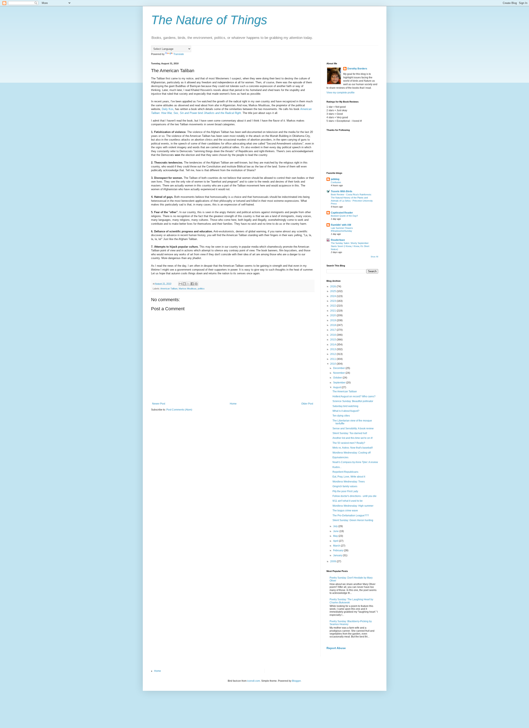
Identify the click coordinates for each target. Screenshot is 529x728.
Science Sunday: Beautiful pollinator (352, 401)
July (335, 526)
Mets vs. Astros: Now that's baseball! (352, 447)
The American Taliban (344, 391)
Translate (178, 54)
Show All (374, 257)
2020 (333, 315)
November (339, 372)
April (336, 540)
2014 (333, 344)
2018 (333, 325)
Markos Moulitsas (188, 288)
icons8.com (253, 680)
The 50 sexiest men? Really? (348, 443)
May (335, 536)
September (339, 382)
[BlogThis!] (184, 284)
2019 (333, 320)
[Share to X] (188, 284)
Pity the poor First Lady (345, 491)
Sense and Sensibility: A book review (353, 428)
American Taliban (169, 288)
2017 (333, 329)
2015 (333, 339)
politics (201, 288)
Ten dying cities (341, 415)
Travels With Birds (341, 191)
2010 (333, 363)
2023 (333, 301)
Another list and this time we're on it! (352, 438)
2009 (333, 561)
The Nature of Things (209, 20)
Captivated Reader (342, 212)
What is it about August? (345, 410)
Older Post (307, 403)
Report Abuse (336, 648)
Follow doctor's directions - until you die (354, 496)
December (339, 368)
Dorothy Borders (357, 68)
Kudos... (337, 467)
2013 (333, 349)
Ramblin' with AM (341, 224)
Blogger (296, 680)
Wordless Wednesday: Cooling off (351, 452)
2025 (333, 291)
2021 (333, 310)
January (338, 555)
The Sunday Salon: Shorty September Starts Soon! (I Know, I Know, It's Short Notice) (350, 246)
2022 (333, 305)
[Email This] (180, 284)
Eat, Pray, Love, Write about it (348, 476)
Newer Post (158, 403)
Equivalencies (340, 457)
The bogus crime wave (345, 510)
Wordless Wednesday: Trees (348, 481)
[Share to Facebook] (192, 284)
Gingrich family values (344, 486)
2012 (333, 354)
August (337, 387)
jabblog (335, 179)
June (336, 531)
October (338, 377)
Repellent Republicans (345, 471)
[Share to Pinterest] (196, 284)
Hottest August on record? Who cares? (353, 396)
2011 (333, 359)
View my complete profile (340, 92)
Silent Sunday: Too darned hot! (349, 433)
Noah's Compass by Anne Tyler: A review (355, 462)
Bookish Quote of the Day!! (344, 216)
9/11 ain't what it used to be (347, 500)
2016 (333, 334)
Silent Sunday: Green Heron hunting (352, 520)
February (338, 550)
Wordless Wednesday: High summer (352, 505)
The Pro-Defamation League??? (350, 515)
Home (233, 403)
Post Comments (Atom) (179, 409)
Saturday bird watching (345, 406)
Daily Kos (167, 109)
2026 (333, 286)
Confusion (336, 182)
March (337, 545)
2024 (333, 296)
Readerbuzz (338, 240)
